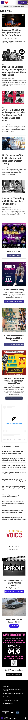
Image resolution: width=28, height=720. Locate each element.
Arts (2, 153)
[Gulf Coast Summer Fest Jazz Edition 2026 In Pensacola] (14, 320)
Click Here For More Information (14, 344)
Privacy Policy (6, 696)
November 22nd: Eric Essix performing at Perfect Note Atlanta (11, 33)
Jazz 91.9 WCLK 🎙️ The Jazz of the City (13, 439)
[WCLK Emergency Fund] (14, 649)
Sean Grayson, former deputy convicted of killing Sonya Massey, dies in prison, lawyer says (14, 487)
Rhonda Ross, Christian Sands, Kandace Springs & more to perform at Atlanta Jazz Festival (14, 70)
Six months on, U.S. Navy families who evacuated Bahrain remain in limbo (12, 452)
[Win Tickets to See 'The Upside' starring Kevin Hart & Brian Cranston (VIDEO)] (13, 143)
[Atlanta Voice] (14, 534)
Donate (23, 2)
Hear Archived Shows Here (14, 398)
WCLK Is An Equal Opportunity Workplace (13, 693)
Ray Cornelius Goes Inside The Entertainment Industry (14, 582)
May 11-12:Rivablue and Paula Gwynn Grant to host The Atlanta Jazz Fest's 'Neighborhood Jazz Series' (14, 115)
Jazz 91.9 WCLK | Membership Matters (14, 6)
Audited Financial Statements (10, 700)
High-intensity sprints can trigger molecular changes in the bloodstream (14, 495)
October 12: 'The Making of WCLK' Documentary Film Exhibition (13, 201)
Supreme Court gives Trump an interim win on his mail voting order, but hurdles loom (14, 459)
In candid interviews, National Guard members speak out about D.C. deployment (14, 480)
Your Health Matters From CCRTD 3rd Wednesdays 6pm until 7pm (14, 380)
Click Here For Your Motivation (14, 301)
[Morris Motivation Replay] (14, 274)
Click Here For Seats (14, 255)
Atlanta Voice (14, 546)
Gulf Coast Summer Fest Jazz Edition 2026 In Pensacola (14, 337)
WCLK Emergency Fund (14, 670)
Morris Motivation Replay (14, 290)
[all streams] (26, 718)
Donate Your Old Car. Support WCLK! (14, 621)
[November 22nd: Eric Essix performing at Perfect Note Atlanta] (13, 20)
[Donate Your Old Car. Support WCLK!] (14, 607)
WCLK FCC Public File (8, 703)
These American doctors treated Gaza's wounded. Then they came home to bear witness (13, 503)
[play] (2, 718)
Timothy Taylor (5, 38)
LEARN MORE (14, 626)
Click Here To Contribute (14, 674)
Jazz (3, 64)
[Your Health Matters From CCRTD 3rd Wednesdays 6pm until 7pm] (14, 362)
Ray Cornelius (4, 78)
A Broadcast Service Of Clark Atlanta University (12, 690)
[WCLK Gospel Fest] (14, 235)
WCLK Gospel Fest (14, 251)
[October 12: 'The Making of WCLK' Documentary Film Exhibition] (13, 186)
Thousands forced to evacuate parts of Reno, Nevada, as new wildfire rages (12, 511)
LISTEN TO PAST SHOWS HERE (14, 591)
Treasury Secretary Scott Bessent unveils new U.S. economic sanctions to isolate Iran (14, 466)
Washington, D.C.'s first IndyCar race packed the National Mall (14, 473)
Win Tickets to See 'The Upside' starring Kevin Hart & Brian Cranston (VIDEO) (12, 159)
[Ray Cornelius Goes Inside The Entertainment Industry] (14, 566)
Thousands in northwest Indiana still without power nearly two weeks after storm (14, 518)
